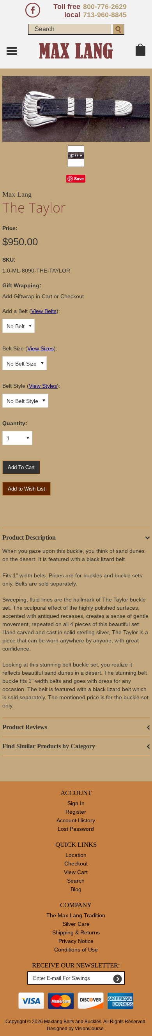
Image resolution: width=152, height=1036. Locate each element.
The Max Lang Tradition (75, 915)
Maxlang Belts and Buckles (72, 1021)
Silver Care (76, 924)
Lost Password (76, 829)
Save (79, 178)
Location (76, 855)
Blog (76, 889)
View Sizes (40, 348)
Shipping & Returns (76, 932)
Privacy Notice (76, 941)
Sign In (76, 803)
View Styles (43, 386)
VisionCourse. (90, 1028)
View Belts (44, 311)
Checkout (76, 863)
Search (76, 881)
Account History (76, 820)
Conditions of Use (76, 949)
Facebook (32, 10)
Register (75, 812)
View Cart (76, 872)
